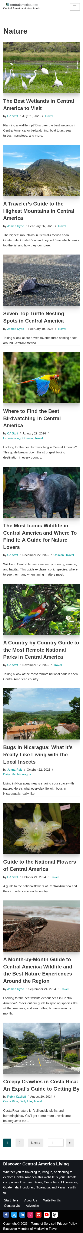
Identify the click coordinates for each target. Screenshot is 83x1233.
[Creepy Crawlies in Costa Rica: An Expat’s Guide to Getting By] (41, 1048)
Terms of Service (43, 1223)
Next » (35, 1143)
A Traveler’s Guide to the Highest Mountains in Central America (38, 211)
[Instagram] (30, 1215)
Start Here (11, 1200)
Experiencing (12, 438)
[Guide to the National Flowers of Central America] (41, 828)
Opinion (27, 438)
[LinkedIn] (22, 1215)
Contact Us (12, 1205)
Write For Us (52, 1200)
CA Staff (12, 116)
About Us (30, 1200)
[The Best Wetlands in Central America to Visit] (41, 67)
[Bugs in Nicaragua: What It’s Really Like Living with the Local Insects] (41, 714)
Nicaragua (24, 774)
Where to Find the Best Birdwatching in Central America (32, 418)
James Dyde (15, 226)
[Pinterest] (39, 1215)
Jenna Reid (15, 769)
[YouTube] (47, 1215)
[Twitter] (14, 1215)
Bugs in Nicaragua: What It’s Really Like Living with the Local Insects (38, 754)
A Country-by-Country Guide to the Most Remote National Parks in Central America (41, 650)
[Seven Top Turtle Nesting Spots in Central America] (41, 280)
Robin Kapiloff (16, 1096)
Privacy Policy (67, 1223)
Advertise (32, 1205)
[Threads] (55, 1215)
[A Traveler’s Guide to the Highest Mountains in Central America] (41, 170)
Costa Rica (10, 1101)
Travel (49, 116)
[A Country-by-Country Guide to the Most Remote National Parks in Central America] (41, 609)
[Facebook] (6, 1215)
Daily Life (9, 774)
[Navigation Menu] (75, 6)
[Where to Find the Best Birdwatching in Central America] (41, 377)
